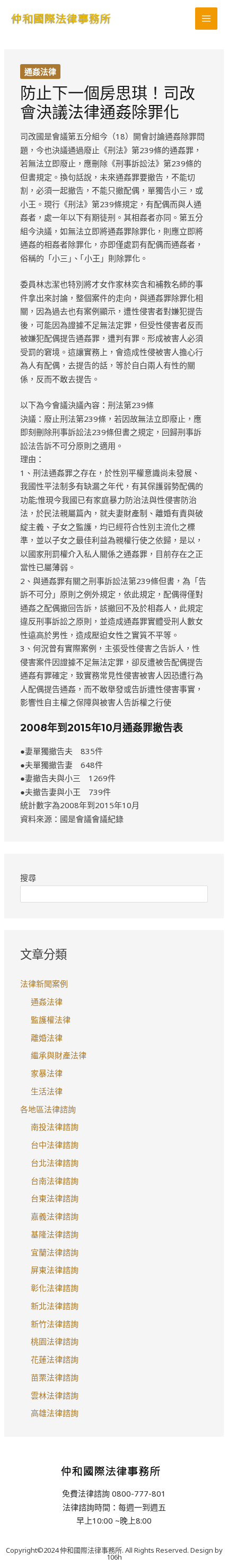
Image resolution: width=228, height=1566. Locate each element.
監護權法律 (51, 1019)
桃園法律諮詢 (54, 1341)
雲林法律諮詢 (54, 1395)
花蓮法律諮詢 (54, 1359)
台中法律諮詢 (54, 1144)
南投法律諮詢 (54, 1126)
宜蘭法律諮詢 (54, 1252)
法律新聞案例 (44, 983)
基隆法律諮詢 (54, 1234)
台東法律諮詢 (54, 1198)
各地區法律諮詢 (48, 1109)
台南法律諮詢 (54, 1180)
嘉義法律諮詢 (54, 1216)
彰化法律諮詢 (54, 1287)
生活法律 (47, 1091)
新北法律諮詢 (54, 1305)
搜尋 (28, 877)
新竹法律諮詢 (54, 1324)
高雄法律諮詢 (54, 1413)
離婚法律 (47, 1037)
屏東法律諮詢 (54, 1269)
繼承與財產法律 (58, 1055)
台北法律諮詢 (54, 1162)
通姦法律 (40, 71)
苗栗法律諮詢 (54, 1377)
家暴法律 (47, 1073)
